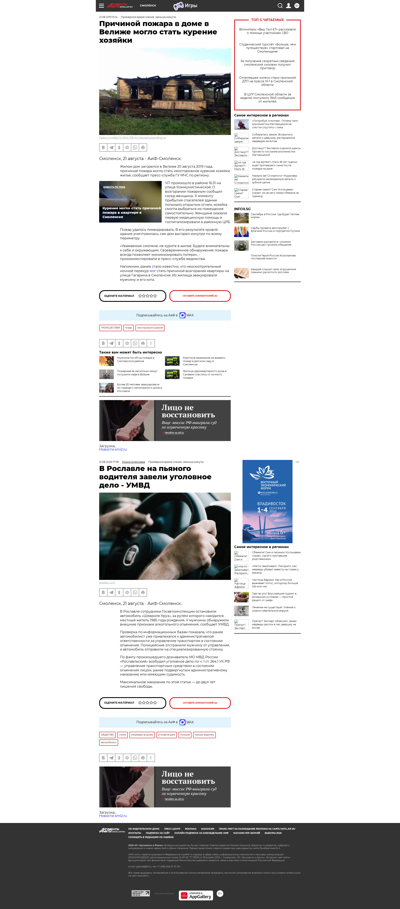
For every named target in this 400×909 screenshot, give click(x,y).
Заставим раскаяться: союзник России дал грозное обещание (271, 243)
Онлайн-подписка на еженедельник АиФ (201, 833)
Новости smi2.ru (113, 449)
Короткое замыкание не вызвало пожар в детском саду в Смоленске (204, 361)
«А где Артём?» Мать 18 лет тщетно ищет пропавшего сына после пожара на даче (274, 165)
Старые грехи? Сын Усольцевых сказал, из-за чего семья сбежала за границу (275, 193)
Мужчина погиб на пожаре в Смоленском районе (135, 359)
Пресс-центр (172, 829)
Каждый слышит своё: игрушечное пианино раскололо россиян (273, 271)
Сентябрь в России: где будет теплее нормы (275, 216)
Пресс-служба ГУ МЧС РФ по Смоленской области (132, 137)
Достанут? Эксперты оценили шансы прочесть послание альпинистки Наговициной (276, 151)
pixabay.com (107, 582)
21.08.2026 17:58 (109, 461)
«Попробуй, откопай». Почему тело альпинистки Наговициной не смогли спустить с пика (275, 124)
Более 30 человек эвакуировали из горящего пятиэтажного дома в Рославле (139, 388)
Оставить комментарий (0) (200, 296)
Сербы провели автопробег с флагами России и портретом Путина (275, 229)
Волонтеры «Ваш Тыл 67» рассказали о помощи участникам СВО (267, 31)
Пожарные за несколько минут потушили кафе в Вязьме (137, 373)
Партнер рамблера (164, 893)
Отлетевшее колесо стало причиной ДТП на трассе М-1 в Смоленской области (267, 81)
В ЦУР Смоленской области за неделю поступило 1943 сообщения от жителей (267, 98)
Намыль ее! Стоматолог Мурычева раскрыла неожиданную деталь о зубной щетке (274, 179)
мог (153, 271)
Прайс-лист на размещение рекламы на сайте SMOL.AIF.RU (257, 829)
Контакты (134, 833)
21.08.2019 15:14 (108, 17)
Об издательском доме (143, 829)
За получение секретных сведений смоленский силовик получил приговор (267, 64)
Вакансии (207, 829)
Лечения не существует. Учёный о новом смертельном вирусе (274, 609)
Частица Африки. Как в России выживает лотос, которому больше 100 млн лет (275, 583)
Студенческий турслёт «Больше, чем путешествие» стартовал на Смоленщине (267, 48)
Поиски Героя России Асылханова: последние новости (273, 257)
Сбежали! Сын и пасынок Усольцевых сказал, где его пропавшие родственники (276, 556)
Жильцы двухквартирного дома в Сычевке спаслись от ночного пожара (204, 374)
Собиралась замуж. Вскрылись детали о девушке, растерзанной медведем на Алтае (273, 138)
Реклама (190, 829)
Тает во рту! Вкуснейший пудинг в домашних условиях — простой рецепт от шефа (274, 597)
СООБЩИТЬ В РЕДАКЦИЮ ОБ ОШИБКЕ (151, 837)
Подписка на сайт (158, 833)
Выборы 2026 (273, 833)
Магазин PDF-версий (246, 833)
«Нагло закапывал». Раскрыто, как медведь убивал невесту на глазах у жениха (275, 569)
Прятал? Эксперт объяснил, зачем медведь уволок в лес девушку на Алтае (274, 624)
